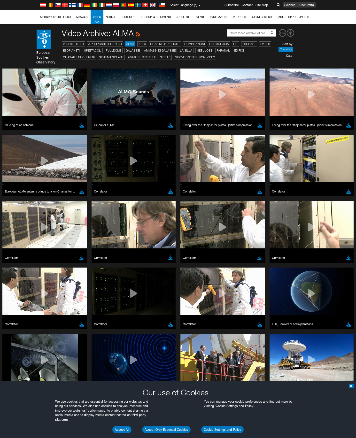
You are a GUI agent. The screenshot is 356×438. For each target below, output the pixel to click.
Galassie (133, 50)
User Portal (307, 5)
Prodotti (239, 17)
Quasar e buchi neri (79, 57)
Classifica (286, 49)
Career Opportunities (293, 17)
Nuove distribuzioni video (195, 57)
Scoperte (183, 17)
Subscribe (231, 5)
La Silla (186, 50)
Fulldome (113, 50)
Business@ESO (261, 17)
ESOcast (249, 44)
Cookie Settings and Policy (222, 429)
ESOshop (127, 17)
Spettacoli (92, 50)
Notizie (111, 17)
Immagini (82, 17)
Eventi (199, 17)
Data (289, 55)
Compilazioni (194, 44)
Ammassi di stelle (142, 57)
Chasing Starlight (165, 44)
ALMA (130, 44)
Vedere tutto (73, 44)
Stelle (165, 57)
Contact (247, 5)
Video (97, 17)
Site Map (261, 5)
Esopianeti (71, 50)
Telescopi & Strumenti (154, 17)
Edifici (239, 50)
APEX (142, 44)
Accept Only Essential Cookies (166, 429)
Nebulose (204, 50)
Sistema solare (111, 57)
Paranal (223, 50)
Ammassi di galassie (160, 50)
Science (289, 5)
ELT (235, 44)
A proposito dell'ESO (55, 17)
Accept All (122, 429)
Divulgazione (218, 17)
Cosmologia (219, 44)
